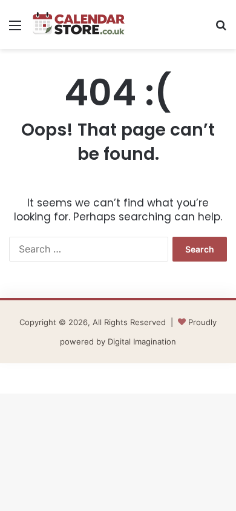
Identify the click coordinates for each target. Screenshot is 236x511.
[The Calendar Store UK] (78, 24)
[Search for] (221, 29)
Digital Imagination (142, 341)
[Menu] (15, 29)
